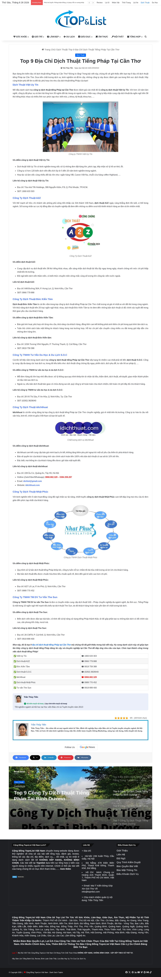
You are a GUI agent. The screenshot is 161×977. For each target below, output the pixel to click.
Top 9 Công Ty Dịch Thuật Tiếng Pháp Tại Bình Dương (51, 794)
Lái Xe (135, 3)
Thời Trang (126, 3)
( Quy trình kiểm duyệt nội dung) (55, 704)
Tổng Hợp (135, 37)
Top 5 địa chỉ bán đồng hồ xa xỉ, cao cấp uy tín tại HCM (61, 2)
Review (100, 3)
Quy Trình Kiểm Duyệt (128, 862)
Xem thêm (65, 869)
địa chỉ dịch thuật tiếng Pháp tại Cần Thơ (51, 645)
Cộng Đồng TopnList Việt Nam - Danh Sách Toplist (44, 972)
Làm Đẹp (54, 37)
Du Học (155, 3)
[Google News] (87, 747)
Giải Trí (38, 37)
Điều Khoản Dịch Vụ (128, 874)
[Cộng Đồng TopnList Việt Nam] (80, 19)
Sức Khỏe (21, 37)
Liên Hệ (121, 854)
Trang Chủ (49, 49)
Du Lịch (70, 37)
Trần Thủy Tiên (68, 68)
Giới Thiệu (122, 850)
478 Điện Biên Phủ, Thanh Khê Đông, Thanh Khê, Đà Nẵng (98, 865)
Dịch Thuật (145, 3)
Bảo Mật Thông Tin (127, 870)
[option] (80, 797)
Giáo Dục (85, 37)
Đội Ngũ (121, 858)
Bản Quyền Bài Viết (127, 866)
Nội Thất (119, 37)
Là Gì (107, 3)
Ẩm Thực (103, 37)
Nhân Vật (115, 3)
